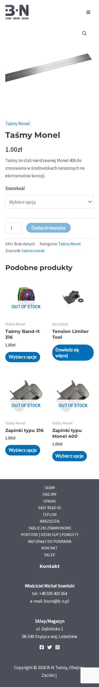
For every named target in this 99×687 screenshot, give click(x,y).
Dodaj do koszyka (48, 227)
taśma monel (33, 250)
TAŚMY (49, 487)
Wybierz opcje (23, 357)
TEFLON (49, 514)
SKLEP (49, 554)
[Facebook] (41, 647)
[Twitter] (49, 647)
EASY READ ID (49, 507)
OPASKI (49, 501)
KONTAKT (49, 548)
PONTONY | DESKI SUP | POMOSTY (49, 534)
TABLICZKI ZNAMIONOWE (49, 528)
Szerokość (15, 188)
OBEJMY (49, 494)
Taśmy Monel (17, 123)
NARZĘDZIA (49, 521)
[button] (84, 33)
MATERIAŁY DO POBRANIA (49, 541)
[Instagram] (57, 647)
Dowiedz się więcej (67, 352)
